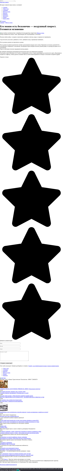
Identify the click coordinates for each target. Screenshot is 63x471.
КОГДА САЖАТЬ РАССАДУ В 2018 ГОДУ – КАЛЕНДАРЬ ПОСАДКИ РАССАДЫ (22, 397)
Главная (5, 7)
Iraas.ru (6, 459)
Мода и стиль (6, 11)
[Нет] (19, 470)
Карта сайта (6, 18)
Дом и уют (6, 9)
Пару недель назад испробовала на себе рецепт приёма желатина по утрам (19, 421)
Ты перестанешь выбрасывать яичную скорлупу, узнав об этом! (16, 455)
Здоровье (5, 10)
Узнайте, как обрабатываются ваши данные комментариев (43, 366)
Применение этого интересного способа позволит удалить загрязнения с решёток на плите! (24, 412)
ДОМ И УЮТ (3, 427)
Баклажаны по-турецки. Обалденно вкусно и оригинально (15, 438)
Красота (5, 13)
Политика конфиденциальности (8, 464)
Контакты (5, 15)
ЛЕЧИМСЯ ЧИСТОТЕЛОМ (7, 444)
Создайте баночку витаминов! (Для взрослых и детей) (14, 393)
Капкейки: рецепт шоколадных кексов (10, 449)
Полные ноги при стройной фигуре (9, 416)
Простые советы (4, 2)
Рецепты (5, 14)
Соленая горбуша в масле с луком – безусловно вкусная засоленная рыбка (19, 433)
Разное (5, 17)
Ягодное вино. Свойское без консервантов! (11, 401)
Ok (18, 470)
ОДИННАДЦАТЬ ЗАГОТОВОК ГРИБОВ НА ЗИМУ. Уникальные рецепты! (20, 389)
